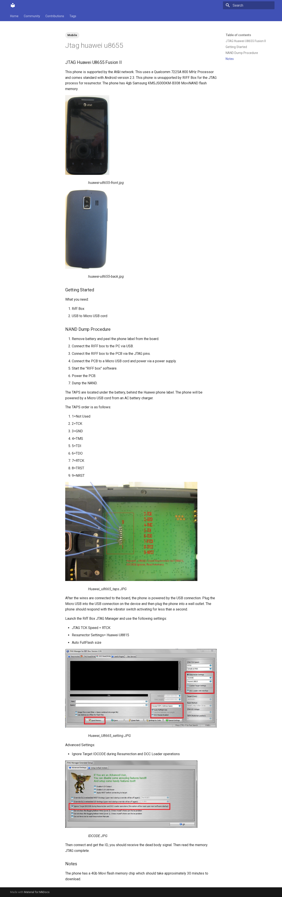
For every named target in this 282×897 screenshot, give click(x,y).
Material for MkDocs (37, 892)
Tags (72, 16)
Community (32, 16)
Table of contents (238, 35)
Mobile (72, 35)
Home (14, 16)
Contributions (54, 16)
